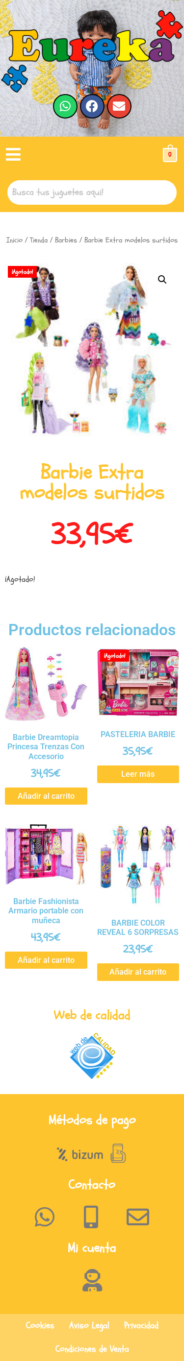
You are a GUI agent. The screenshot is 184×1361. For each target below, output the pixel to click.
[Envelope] (119, 106)
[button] (13, 155)
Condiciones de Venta (92, 1349)
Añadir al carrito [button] (46, 796)
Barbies (66, 240)
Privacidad (141, 1325)
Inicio (14, 240)
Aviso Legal (89, 1325)
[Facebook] (92, 106)
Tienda (39, 240)
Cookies (40, 1325)
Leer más (138, 774)
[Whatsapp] (65, 106)
